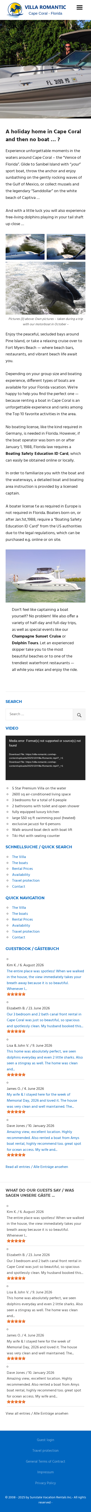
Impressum (45, 1472)
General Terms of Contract (45, 1461)
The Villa (19, 857)
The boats (20, 863)
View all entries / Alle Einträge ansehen (37, 1414)
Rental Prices (22, 869)
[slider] (16, 994)
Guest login (45, 1440)
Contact (18, 887)
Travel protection (26, 881)
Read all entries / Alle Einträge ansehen (37, 1167)
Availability (21, 875)
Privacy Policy (45, 1483)
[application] (45, 758)
